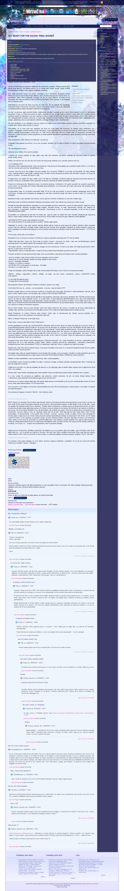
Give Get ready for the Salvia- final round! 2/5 (10, 491)
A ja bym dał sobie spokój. (21, 563)
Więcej (43, 876)
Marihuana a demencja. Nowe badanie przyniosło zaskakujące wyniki (60, 860)
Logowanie (102, 23)
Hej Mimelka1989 (105, 56)
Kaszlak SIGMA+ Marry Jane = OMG (19, 69)
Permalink (9, 517)
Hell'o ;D (14, 803)
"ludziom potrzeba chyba (24, 618)
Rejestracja (112, 23)
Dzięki (27, 722)
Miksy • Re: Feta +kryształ (87, 866)
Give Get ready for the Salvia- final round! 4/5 (14, 491)
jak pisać (19, 26)
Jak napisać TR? (69, 26)
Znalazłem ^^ (13, 825)
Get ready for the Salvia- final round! (19, 70)
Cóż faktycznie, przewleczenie (31, 659)
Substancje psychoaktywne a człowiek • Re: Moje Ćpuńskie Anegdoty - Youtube (91, 863)
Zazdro (102, 60)
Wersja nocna (111, 19)
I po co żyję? (13, 64)
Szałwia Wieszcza (24, 44)
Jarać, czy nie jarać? (15, 72)
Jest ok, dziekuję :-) (105, 53)
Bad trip (20, 50)
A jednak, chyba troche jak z (24, 582)
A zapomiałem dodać (106, 74)
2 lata (101, 69)
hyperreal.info (59, 885)
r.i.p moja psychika (105, 71)
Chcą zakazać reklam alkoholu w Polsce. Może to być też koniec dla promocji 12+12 (32, 860)
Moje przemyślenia (105, 85)
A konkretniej (103, 81)
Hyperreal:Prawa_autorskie (90, 883)
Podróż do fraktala (77, 102)
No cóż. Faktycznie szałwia (18, 746)
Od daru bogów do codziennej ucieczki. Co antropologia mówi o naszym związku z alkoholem (62, 873)
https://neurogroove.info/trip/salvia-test (21, 833)
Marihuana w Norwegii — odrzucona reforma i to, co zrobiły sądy (30, 866)
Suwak (22, 674)
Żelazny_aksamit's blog (15, 504)
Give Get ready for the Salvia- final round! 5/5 (15, 491)
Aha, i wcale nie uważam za (21, 771)
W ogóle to (103, 77)
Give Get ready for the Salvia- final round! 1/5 (9, 491)
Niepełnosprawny (15, 67)
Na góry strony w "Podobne (33, 705)
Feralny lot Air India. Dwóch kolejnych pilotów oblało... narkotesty (30, 869)
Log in (26, 504)
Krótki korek (13, 66)
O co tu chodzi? (38, 26)
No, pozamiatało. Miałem (17, 514)
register (33, 504)
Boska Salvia (76, 93)
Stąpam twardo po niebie (17, 75)
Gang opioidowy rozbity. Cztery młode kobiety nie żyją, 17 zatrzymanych (30, 863)
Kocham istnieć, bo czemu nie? (18, 78)
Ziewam (12, 77)
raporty (11, 26)
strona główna (13, 31)
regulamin (28, 26)
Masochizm (13, 74)
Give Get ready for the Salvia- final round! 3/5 (12, 491)
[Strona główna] (16, 21)
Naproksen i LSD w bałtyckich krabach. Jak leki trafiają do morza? (61, 863)
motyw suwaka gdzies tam (27, 639)
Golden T (102, 61)
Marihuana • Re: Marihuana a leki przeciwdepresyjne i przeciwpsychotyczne (91, 860)
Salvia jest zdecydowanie (17, 786)
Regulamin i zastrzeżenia (53, 26)
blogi (21, 31)
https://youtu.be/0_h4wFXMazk (86, 698)
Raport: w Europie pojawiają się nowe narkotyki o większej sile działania (60, 869)
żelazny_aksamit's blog (33, 31)
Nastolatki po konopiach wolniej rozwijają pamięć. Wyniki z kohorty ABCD (31, 873)
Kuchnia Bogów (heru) (79, 100)
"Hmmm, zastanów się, (16, 529)
